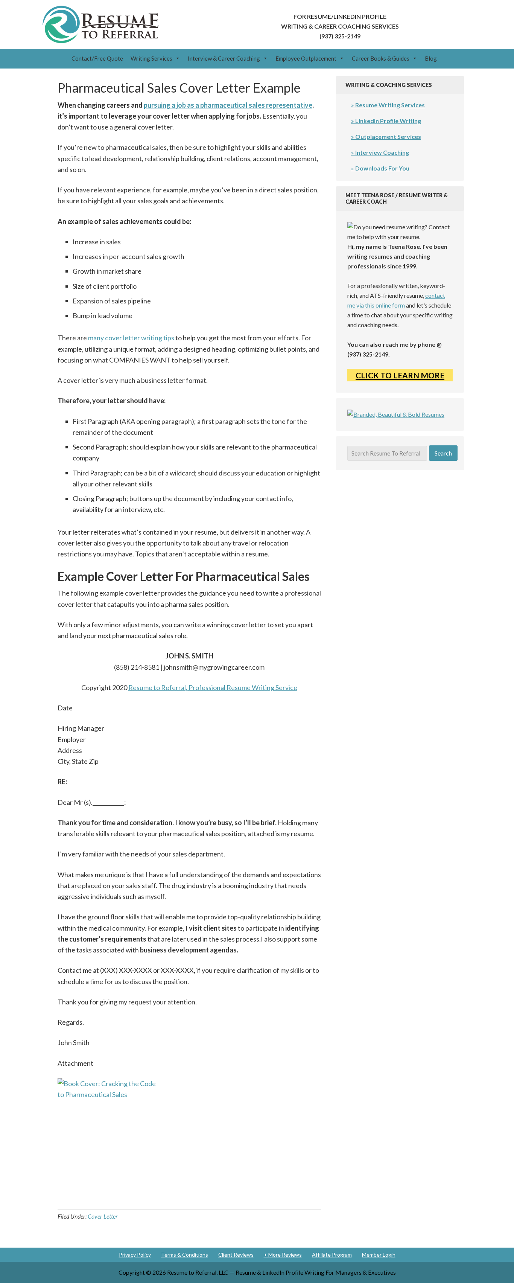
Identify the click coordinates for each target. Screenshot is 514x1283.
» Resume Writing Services (388, 104)
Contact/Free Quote (97, 58)
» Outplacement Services (386, 136)
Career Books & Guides (380, 58)
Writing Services (151, 58)
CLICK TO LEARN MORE (400, 375)
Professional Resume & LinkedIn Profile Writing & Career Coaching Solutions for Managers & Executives (100, 24)
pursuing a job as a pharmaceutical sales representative (228, 105)
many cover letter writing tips (131, 338)
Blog (431, 58)
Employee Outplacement (305, 58)
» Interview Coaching (380, 152)
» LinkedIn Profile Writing (386, 120)
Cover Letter (103, 1216)
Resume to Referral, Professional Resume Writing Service (212, 687)
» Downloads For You (380, 168)
